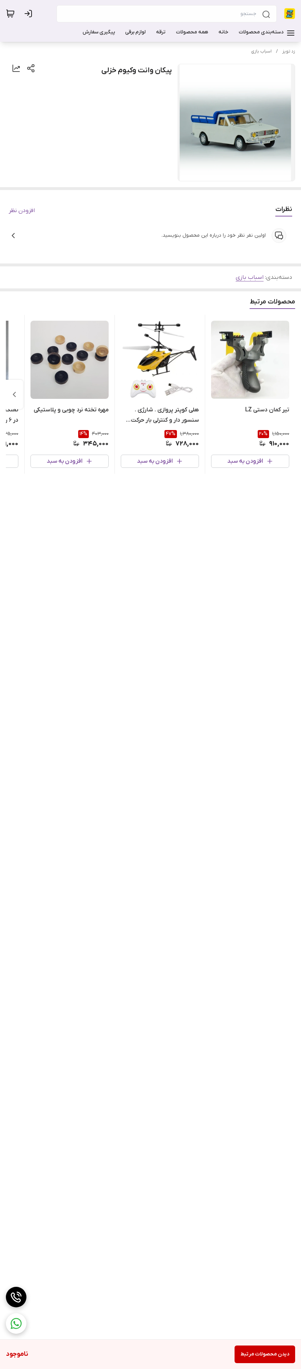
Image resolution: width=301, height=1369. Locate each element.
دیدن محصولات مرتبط (264, 1354)
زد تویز (288, 51)
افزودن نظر (22, 210)
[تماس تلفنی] (16, 1297)
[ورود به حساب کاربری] (30, 13)
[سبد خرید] (10, 13)
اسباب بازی (261, 51)
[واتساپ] (16, 1323)
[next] (14, 394)
